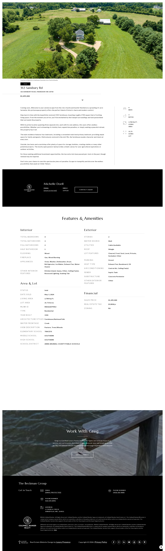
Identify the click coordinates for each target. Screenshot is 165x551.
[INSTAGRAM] (119, 542)
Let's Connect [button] (82, 455)
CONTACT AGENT (86, 189)
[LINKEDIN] (124, 542)
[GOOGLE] (139, 542)
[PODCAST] (144, 542)
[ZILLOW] (134, 542)
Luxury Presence (63, 542)
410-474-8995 (50, 501)
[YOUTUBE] (129, 542)
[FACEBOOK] (114, 542)
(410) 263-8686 (119, 492)
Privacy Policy (101, 542)
